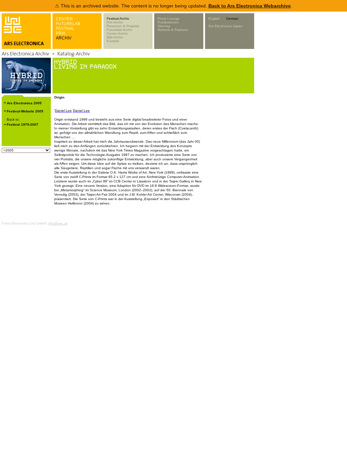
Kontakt (113, 41)
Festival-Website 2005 (25, 111)
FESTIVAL (65, 28)
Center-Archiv (117, 33)
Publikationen (168, 22)
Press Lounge (169, 18)
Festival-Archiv (118, 18)
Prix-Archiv (115, 22)
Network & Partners (173, 30)
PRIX (60, 33)
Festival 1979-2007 (22, 124)
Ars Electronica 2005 (24, 103)
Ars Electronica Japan (225, 26)
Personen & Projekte (123, 26)
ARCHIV (64, 38)
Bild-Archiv (115, 37)
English (214, 18)
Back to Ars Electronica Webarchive (249, 5)
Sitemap (164, 26)
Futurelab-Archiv (119, 30)
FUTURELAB (68, 23)
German (232, 18)
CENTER (64, 19)
